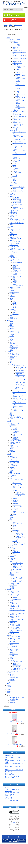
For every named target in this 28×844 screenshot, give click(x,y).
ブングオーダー (21, 840)
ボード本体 (13, 676)
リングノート (13, 230)
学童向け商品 (13, 356)
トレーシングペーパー (18, 285)
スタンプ (12, 520)
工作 (11, 414)
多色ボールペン (17, 61)
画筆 (11, 340)
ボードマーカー (14, 677)
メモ (11, 254)
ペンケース (13, 364)
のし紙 (14, 307)
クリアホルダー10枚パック (14, 721)
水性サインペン (14, 210)
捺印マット (16, 525)
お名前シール (13, 353)
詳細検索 (9, 689)
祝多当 (14, 303)
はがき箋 (12, 290)
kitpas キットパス (14, 331)
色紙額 (11, 657)
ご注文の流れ (8, 791)
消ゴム (11, 226)
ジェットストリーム (15, 39)
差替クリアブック (14, 608)
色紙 (11, 315)
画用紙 (11, 339)
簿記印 (14, 527)
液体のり (15, 498)
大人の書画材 (13, 348)
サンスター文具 (17, 172)
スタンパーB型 (20, 534)
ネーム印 (15, 541)
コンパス (12, 362)
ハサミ (11, 476)
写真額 (11, 652)
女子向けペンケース (18, 395)
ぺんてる (15, 161)
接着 (11, 478)
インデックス (16, 509)
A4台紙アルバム (17, 663)
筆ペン (11, 193)
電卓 (11, 519)
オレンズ (15, 144)
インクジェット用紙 (15, 636)
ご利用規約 (13, 700)
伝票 (14, 278)
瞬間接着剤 (16, 503)
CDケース (12, 639)
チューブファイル (14, 594)
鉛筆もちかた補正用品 (16, 417)
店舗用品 (12, 588)
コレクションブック (15, 624)
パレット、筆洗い (14, 345)
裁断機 (11, 516)
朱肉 (14, 528)
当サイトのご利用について (12, 789)
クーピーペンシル (14, 332)
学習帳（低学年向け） (16, 246)
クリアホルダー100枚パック (14, 744)
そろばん (12, 415)
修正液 (11, 224)
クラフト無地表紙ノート (16, 243)
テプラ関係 (13, 475)
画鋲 (11, 472)
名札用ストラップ (17, 566)
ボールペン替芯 (17, 114)
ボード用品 (10, 672)
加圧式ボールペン (17, 63)
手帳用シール (16, 274)
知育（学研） (13, 443)
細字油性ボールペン (18, 49)
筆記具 (8, 38)
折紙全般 (15, 429)
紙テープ (15, 436)
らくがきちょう (14, 447)
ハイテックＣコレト (18, 191)
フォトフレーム (14, 654)
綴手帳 (14, 267)
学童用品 (9, 351)
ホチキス (12, 517)
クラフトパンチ (14, 558)
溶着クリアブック (14, 607)
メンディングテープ (18, 484)
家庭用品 (9, 685)
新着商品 (9, 691)
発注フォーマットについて (12, 776)
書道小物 (12, 328)
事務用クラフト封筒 (15, 287)
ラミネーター (13, 464)
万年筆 (11, 205)
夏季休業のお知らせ (10, 755)
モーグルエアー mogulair (19, 143)
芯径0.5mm (16, 135)
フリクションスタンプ (18, 544)
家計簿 (11, 317)
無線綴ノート (13, 234)
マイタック (16, 508)
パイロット (16, 169)
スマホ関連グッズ (14, 583)
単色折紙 (15, 432)
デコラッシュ (16, 271)
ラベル (11, 644)
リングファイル (14, 592)
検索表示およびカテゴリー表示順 (14, 770)
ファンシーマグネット (18, 577)
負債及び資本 (16, 552)
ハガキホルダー (14, 603)
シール (11, 448)
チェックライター (14, 461)
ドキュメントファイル (16, 630)
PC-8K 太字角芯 (17, 202)
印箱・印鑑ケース (17, 523)
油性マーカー (13, 213)
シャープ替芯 (16, 160)
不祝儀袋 (12, 309)
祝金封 (14, 301)
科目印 (11, 547)
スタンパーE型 (20, 536)
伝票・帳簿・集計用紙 (16, 276)
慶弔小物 (15, 304)
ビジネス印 (16, 531)
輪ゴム (11, 559)
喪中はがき (16, 314)
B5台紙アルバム (17, 665)
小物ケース (13, 468)
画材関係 (9, 329)
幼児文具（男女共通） (16, 442)
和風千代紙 (16, 437)
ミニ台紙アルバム (17, 661)
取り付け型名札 (17, 564)
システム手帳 (16, 268)
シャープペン (13, 130)
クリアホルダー (14, 614)
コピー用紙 (13, 641)
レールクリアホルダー (16, 625)
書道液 (11, 321)
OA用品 (9, 635)
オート (14, 163)
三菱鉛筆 (15, 171)
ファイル (9, 589)
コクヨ (14, 165)
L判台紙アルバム (17, 666)
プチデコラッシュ (17, 273)
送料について (8, 773)
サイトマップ (8, 798)
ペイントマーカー (14, 194)
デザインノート (18, 25)
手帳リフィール (17, 270)
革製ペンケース (17, 398)
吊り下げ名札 (16, 567)
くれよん (12, 336)
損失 (14, 550)
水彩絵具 (12, 334)
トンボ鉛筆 (16, 168)
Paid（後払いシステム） (11, 777)
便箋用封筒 (13, 296)
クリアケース (13, 617)
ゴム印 (14, 522)
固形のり (15, 501)
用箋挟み (15, 597)
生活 (11, 359)
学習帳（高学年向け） (16, 248)
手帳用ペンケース (17, 396)
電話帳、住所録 (14, 318)
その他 (14, 555)
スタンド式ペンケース (18, 365)
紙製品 (10, 25)
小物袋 (11, 470)
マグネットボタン (17, 581)
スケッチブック (14, 342)
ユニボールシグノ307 (18, 125)
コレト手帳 (16, 265)
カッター (12, 456)
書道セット (13, 326)
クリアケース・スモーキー (17, 619)
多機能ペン (13, 185)
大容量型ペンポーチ (18, 410)
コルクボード (13, 674)
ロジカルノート (14, 240)
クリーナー (13, 570)
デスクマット (10, 682)
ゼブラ (14, 166)
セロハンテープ (17, 505)
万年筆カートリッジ (18, 209)
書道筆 (11, 323)
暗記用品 (12, 358)
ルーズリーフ (13, 257)
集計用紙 (15, 281)
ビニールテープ (17, 483)
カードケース (13, 622)
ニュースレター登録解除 (11, 800)
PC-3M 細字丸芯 (17, 199)
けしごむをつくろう (15, 354)
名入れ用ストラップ (18, 563)
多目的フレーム (14, 671)
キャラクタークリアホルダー (17, 613)
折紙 (11, 426)
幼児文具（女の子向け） (16, 440)
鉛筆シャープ (16, 158)
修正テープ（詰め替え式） (17, 223)
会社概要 (7, 788)
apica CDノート (14, 237)
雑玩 (11, 453)
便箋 (11, 295)
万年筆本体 (16, 207)
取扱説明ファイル (14, 605)
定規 (11, 361)
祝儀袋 (11, 300)
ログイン (27, 7)
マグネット (13, 575)
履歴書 (14, 284)
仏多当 (14, 312)
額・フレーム (10, 647)
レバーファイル (14, 600)
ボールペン (13, 41)
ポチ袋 (14, 306)
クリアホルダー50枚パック (14, 733)
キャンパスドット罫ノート (17, 241)
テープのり (16, 490)
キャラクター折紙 (14, 423)
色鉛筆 (14, 180)
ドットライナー (20, 492)
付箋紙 (14, 511)
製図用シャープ (17, 157)
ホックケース (13, 621)
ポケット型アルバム (18, 669)
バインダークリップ (15, 596)
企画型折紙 (13, 425)
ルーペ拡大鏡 (13, 465)
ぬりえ (11, 445)
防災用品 (12, 586)
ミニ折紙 (15, 428)
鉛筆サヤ (12, 218)
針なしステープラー (15, 473)
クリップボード (17, 599)
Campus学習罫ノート (15, 238)
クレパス (12, 337)
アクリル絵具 (13, 343)
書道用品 (9, 320)
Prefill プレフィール (18, 188)
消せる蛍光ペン (14, 215)
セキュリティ (13, 585)
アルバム (12, 660)
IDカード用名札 (17, 569)
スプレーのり (16, 500)
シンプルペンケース (18, 388)
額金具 (11, 658)
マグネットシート (17, 580)
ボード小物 (13, 680)
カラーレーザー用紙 (15, 638)
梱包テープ (16, 486)
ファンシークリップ (15, 462)
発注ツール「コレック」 (11, 771)
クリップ (12, 459)
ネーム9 (18, 542)
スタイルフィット (17, 190)
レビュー (9, 694)
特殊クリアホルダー (15, 616)
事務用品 (9, 454)
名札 (11, 561)
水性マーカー (13, 212)
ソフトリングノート (15, 229)
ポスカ (11, 196)
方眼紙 (14, 282)
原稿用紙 (12, 256)
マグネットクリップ (18, 578)
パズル (11, 450)
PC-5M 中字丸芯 (17, 201)
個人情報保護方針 (14, 699)
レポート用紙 (13, 252)
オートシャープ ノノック (19, 146)
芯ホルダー (16, 183)
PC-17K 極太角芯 (17, 204)
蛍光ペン (12, 216)
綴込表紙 (12, 556)
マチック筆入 (16, 390)
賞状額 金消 (13, 650)
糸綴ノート (13, 235)
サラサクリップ (17, 122)
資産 (14, 553)
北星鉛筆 (15, 176)
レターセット (13, 293)
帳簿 (14, 279)
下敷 (11, 412)
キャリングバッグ (14, 627)
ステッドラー (16, 174)
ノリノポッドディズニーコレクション (20, 495)
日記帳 (11, 298)
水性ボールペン (17, 110)
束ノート (12, 232)
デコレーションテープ (18, 512)
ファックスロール (14, 643)
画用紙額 (12, 655)
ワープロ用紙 (13, 646)
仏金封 (14, 310)
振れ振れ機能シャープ (18, 140)
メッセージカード (14, 292)
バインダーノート (14, 259)
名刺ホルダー (13, 602)
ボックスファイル (14, 632)
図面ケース (13, 633)
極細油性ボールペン (18, 47)
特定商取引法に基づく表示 (17, 697)
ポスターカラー (14, 347)
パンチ (11, 545)
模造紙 (11, 350)
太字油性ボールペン (18, 50)
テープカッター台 (17, 506)
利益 (14, 548)
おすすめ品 (10, 692)
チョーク (12, 679)
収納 (8, 683)
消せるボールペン (17, 42)
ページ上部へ (16, 837)
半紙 (11, 325)
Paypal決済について (10, 774)
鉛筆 (11, 177)
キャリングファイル (15, 628)
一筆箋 (11, 289)
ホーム (25, 7)
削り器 (14, 182)
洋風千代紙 (16, 439)
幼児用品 (9, 421)
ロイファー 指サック (15, 572)
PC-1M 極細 (16, 198)
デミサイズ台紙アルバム (19, 668)
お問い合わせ (13, 702)
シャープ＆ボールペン (18, 187)
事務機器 (12, 467)
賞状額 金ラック (14, 649)
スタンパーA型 (20, 533)
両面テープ (16, 514)
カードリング (13, 457)
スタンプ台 (16, 530)
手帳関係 (12, 260)
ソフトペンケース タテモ (19, 409)
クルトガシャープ (17, 141)
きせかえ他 (13, 451)
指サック (12, 574)
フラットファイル (14, 591)
